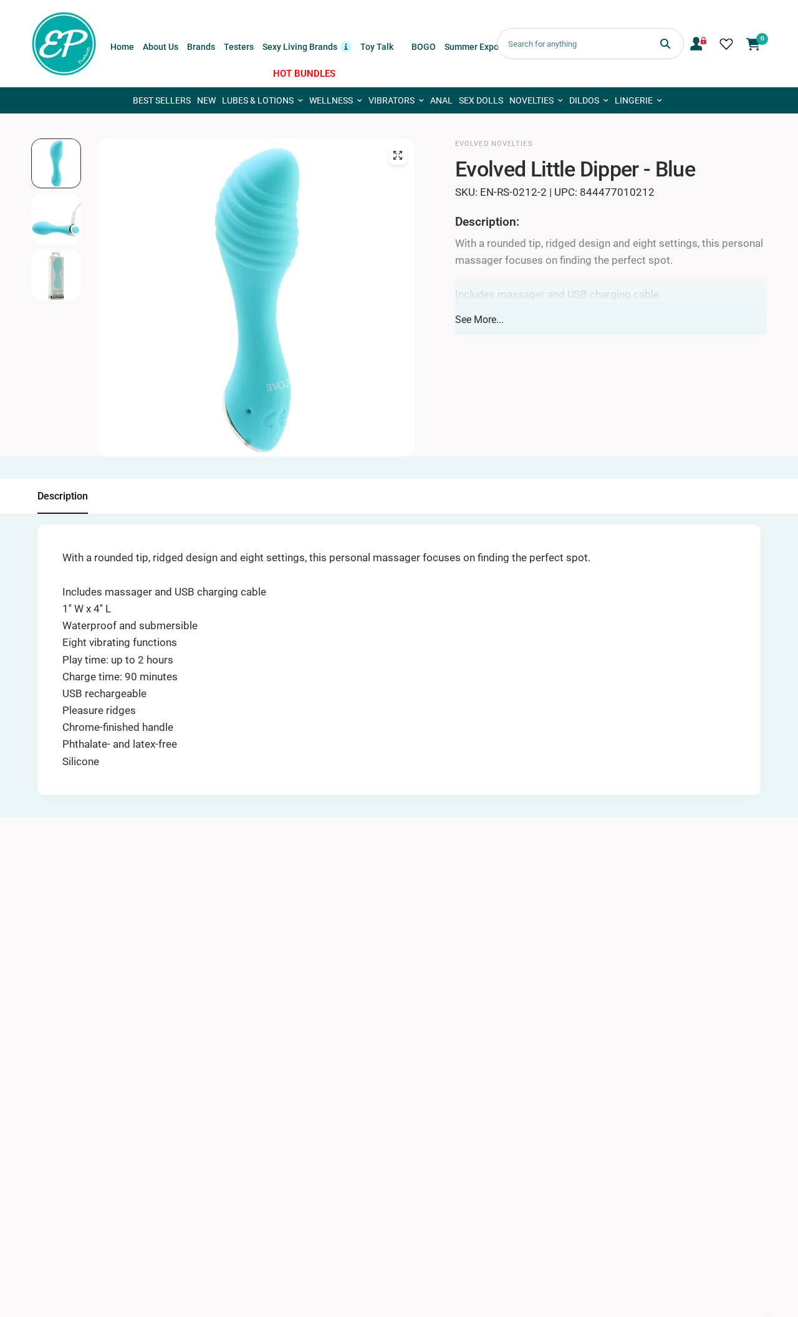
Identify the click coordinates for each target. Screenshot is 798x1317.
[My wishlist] (726, 43)
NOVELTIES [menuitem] (531, 100)
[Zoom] (397, 155)
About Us (160, 47)
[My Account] (698, 43)
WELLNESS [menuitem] (331, 100)
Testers (239, 47)
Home (122, 47)
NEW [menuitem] (206, 100)
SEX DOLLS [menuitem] (481, 100)
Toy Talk (376, 47)
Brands (201, 47)
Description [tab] (62, 496)
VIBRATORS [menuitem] (391, 100)
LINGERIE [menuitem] (634, 100)
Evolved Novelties (494, 144)
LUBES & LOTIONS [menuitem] (258, 100)
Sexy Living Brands (307, 46)
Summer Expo (472, 47)
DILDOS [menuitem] (584, 100)
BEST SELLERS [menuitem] (162, 100)
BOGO (423, 47)
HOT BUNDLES (304, 73)
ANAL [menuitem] (441, 100)
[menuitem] (122, 47)
